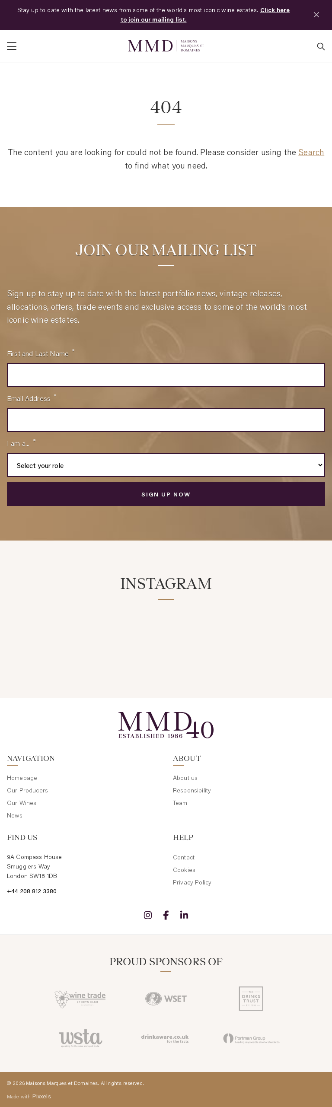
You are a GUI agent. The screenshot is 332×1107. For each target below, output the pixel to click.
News (15, 815)
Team (180, 803)
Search (311, 151)
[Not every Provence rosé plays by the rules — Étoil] (125, 633)
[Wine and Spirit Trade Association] (80, 1038)
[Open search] (320, 46)
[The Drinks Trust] (251, 999)
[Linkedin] (184, 915)
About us (185, 778)
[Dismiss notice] (316, 15)
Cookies (184, 870)
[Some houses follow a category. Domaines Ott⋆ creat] (206, 633)
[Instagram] (147, 915)
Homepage (22, 778)
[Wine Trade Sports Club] (80, 999)
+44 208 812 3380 (32, 891)
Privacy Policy (192, 882)
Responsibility (192, 790)
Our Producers (27, 790)
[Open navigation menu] (64, 46)
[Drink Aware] (165, 1038)
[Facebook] (166, 915)
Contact (184, 857)
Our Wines (21, 803)
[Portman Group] (251, 1038)
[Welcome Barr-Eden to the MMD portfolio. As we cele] (44, 633)
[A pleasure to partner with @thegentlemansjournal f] (288, 633)
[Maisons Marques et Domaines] (166, 46)
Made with (29, 1096)
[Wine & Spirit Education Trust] (165, 999)
